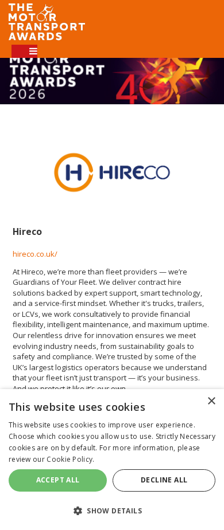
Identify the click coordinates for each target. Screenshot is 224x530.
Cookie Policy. (70, 459)
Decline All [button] (164, 480)
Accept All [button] (58, 480)
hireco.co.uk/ (35, 254)
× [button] (211, 401)
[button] (112, 510)
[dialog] (112, 459)
